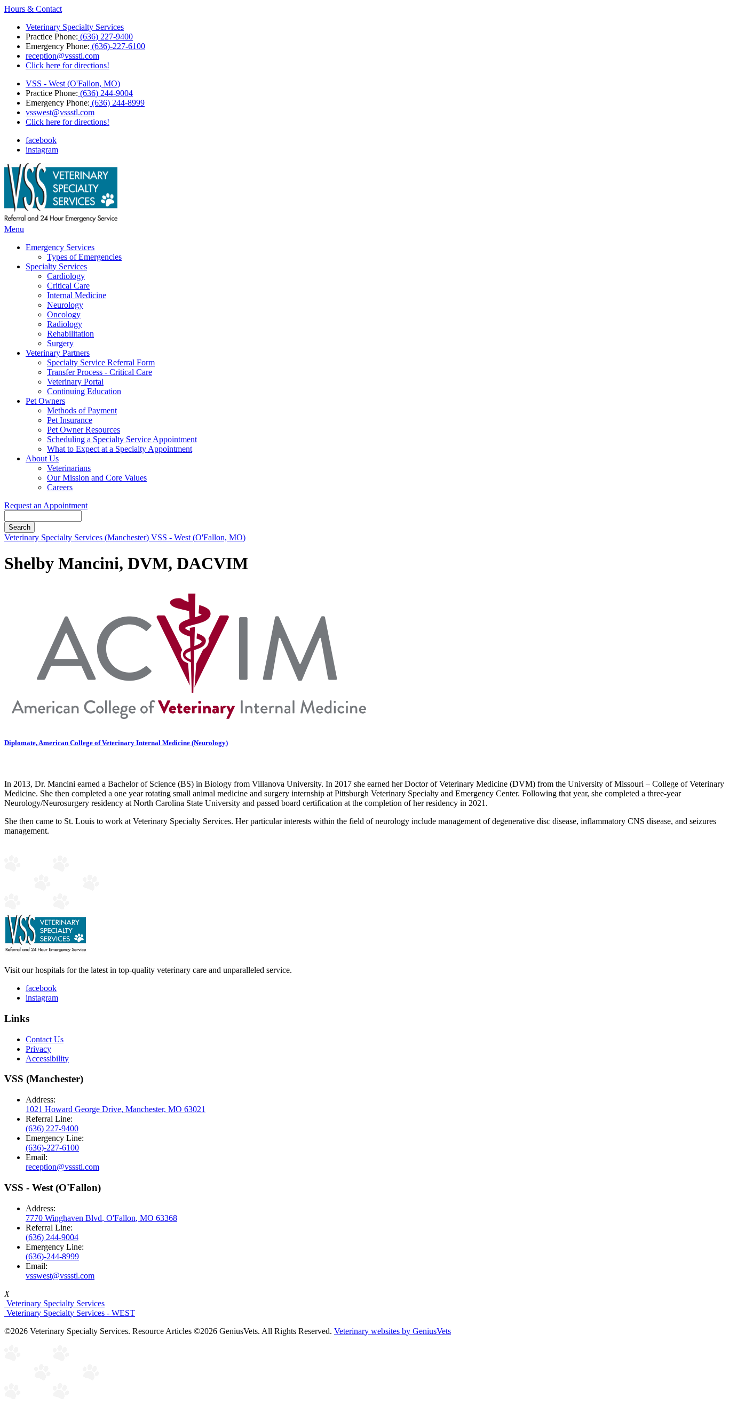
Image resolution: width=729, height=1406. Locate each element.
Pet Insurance (69, 420)
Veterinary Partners (58, 352)
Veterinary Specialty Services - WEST (69, 1312)
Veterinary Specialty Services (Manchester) (77, 537)
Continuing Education (84, 391)
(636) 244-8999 (117, 102)
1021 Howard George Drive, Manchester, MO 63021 (115, 1109)
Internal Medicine (76, 295)
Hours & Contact (33, 8)
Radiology (64, 324)
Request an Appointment (46, 505)
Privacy (38, 1048)
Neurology (65, 304)
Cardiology (66, 276)
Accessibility (47, 1058)
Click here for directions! (67, 65)
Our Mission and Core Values (97, 477)
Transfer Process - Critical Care (99, 372)
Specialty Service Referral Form (101, 362)
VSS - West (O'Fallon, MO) (73, 83)
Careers (60, 487)
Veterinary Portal (75, 381)
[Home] (60, 219)
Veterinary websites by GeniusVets (392, 1331)
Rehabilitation (70, 333)
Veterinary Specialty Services (75, 26)
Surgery (60, 343)
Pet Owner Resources (83, 429)
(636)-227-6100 (117, 46)
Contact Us (45, 1039)
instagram (42, 149)
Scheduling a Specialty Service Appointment (122, 439)
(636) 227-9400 (105, 36)
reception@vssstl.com (62, 55)
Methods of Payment (82, 410)
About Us (42, 458)
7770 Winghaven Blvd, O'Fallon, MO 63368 (101, 1218)
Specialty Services (56, 266)
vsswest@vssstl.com (60, 112)
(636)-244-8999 (52, 1256)
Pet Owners (45, 400)
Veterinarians (69, 468)
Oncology (64, 314)
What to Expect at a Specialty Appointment (119, 448)
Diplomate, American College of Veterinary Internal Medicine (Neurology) (116, 743)
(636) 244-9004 (105, 93)
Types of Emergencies (84, 256)
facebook (41, 140)
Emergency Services (60, 247)
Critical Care (68, 285)
